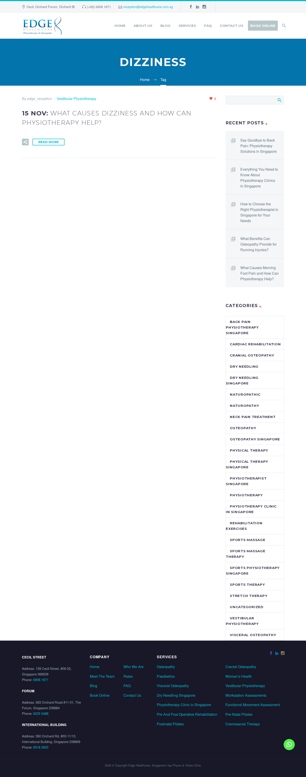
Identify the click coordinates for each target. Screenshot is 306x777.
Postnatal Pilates (170, 723)
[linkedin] (197, 6)
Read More (48, 142)
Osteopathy (243, 428)
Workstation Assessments (245, 695)
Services (187, 25)
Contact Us (231, 25)
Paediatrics (166, 676)
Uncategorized (246, 607)
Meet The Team (102, 676)
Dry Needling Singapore (176, 695)
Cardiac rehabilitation (255, 344)
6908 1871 (40, 679)
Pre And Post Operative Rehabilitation (187, 714)
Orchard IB (67, 6)
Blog (165, 25)
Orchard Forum (46, 6)
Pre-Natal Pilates (238, 714)
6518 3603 (40, 747)
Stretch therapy (248, 596)
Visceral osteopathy (253, 635)
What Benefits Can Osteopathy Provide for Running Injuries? (258, 244)
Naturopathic (245, 394)
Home (119, 25)
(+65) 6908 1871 (99, 6)
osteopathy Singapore (255, 439)
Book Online (263, 25)
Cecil (30, 6)
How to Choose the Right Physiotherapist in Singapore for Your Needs (259, 212)
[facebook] (190, 6)
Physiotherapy (246, 495)
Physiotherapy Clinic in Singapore (184, 704)
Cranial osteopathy (252, 355)
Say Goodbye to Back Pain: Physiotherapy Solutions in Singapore (258, 146)
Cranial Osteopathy (240, 666)
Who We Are (133, 666)
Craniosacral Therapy (242, 723)
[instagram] (204, 6)
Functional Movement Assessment (252, 704)
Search (279, 100)
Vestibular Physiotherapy (76, 98)
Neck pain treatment (253, 417)
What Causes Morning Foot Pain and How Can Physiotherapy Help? (259, 273)
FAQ (208, 25)
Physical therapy (249, 450)
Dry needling (244, 366)
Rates (128, 676)
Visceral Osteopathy (173, 685)
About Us (143, 25)
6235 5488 (40, 713)
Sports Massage (247, 540)
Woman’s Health (238, 676)
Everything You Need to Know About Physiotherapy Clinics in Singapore (259, 178)
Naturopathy (244, 405)
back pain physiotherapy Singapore (242, 327)
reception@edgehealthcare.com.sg (148, 6)
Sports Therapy (247, 584)
